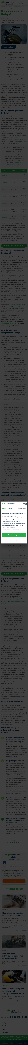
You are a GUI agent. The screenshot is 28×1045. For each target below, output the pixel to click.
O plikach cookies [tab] (21, 508)
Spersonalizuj (13, 540)
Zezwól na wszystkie (14, 534)
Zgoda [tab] (4, 508)
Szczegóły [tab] (11, 508)
